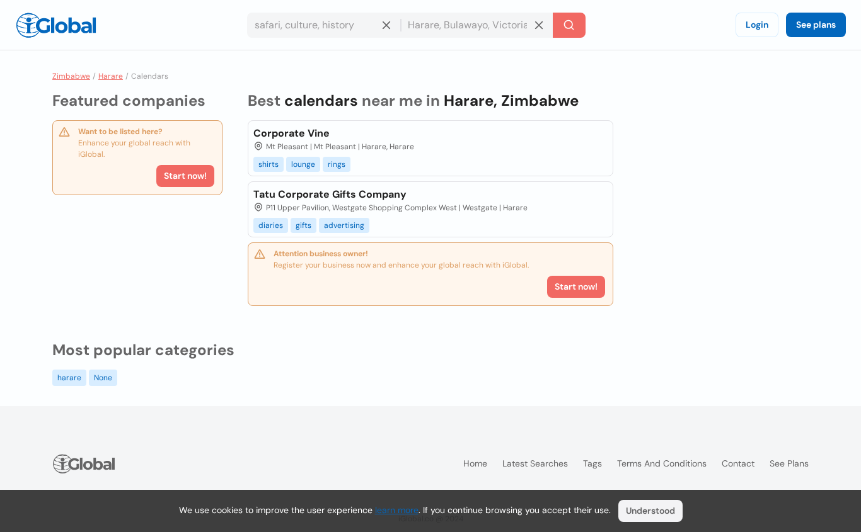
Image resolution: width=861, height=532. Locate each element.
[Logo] (56, 25)
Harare (110, 76)
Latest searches (535, 463)
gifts (303, 225)
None (103, 378)
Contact (738, 463)
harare (69, 378)
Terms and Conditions (662, 463)
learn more (397, 510)
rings (336, 164)
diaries (270, 225)
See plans (816, 24)
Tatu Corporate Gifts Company (330, 194)
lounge (303, 164)
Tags (592, 463)
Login (757, 24)
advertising (344, 225)
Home (475, 463)
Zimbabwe (71, 76)
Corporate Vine (291, 133)
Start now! (185, 175)
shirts (268, 164)
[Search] (569, 25)
